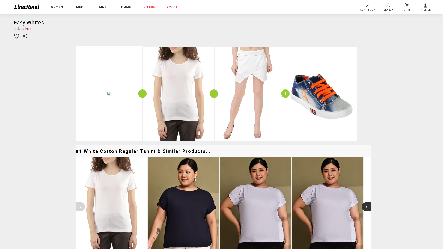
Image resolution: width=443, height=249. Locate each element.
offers (149, 7)
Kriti (28, 28)
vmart (172, 7)
